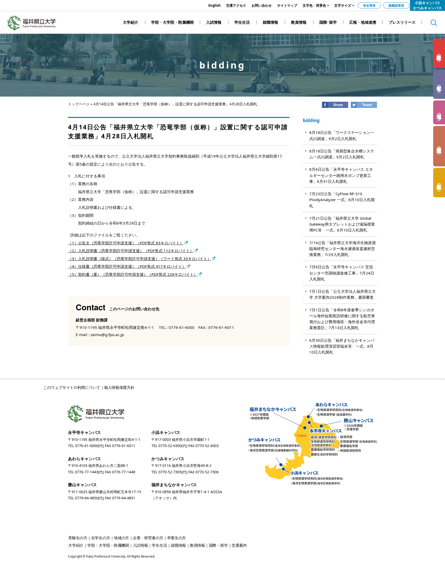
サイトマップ (287, 5)
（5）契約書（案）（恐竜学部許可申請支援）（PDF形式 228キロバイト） (133, 274)
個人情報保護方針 (119, 387)
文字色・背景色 (314, 5)
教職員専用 (396, 5)
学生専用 (369, 5)
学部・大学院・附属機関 (108, 545)
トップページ (79, 104)
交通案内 (239, 545)
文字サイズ (342, 5)
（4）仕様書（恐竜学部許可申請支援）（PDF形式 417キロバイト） (127, 266)
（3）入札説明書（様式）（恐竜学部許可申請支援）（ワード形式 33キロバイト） (139, 258)
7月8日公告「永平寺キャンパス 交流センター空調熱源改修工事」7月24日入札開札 (341, 272)
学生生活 (159, 545)
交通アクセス (236, 5)
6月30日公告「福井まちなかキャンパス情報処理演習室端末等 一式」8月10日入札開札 (341, 346)
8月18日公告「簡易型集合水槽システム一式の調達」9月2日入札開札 (341, 153)
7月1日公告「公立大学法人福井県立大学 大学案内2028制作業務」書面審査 (342, 294)
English (214, 5)
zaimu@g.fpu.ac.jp (107, 334)
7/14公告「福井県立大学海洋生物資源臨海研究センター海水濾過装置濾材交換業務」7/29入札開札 (342, 248)
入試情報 (140, 545)
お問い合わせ (262, 5)
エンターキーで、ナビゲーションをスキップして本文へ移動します (58, 2)
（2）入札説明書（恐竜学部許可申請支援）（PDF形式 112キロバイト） (131, 250)
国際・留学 (218, 545)
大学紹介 (75, 545)
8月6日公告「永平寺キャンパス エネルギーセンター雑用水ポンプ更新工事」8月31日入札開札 (341, 175)
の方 (439, 53)
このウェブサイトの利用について (71, 387)
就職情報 (178, 545)
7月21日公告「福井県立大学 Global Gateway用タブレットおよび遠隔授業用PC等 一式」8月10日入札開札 (342, 224)
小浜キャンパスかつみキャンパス (427, 5)
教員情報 (197, 545)
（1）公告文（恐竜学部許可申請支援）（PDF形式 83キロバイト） (126, 242)
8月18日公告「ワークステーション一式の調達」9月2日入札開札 (341, 135)
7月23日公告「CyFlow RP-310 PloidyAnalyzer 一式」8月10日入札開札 (342, 199)
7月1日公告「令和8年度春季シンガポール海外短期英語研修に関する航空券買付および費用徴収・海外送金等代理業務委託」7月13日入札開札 (342, 318)
